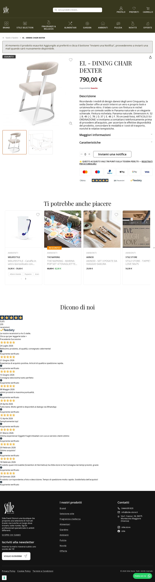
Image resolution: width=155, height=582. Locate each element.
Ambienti (64, 535)
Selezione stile (67, 513)
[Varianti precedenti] (21, 279)
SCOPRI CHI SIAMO (11, 535)
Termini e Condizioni (43, 571)
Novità (63, 545)
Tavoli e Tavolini (12, 38)
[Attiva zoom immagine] (71, 123)
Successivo (16, 339)
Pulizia (63, 540)
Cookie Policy (24, 571)
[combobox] (79, 10)
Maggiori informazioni (95, 135)
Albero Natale (15, 274)
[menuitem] (6, 25)
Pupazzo (28, 274)
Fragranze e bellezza (70, 519)
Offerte (63, 551)
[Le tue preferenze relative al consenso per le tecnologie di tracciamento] (4, 577)
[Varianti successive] (25, 279)
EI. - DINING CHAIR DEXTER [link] (33, 38)
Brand (63, 508)
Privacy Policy (8, 571)
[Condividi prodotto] (150, 57)
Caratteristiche (90, 142)
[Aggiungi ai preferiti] (71, 60)
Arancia (38, 274)
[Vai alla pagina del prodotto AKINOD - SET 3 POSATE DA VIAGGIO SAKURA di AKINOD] (101, 248)
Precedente (5, 339)
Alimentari (65, 524)
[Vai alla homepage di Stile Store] (26, 10)
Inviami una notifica (112, 154)
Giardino (64, 529)
